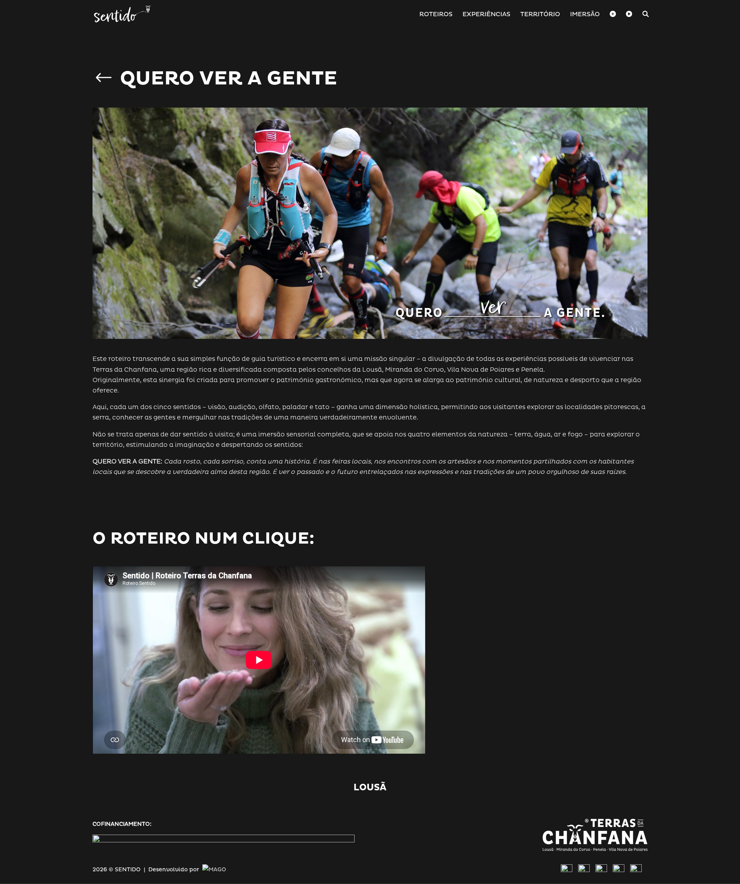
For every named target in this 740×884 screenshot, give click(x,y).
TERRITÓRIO (540, 15)
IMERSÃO (585, 15)
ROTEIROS (435, 15)
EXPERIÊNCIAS (486, 15)
